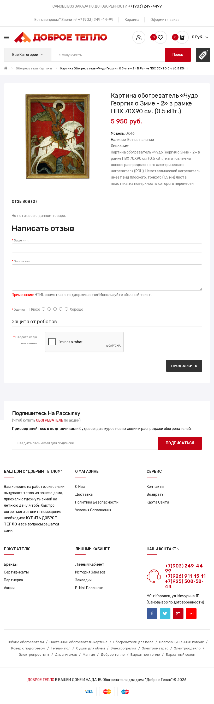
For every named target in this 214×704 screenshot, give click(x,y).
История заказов (90, 572)
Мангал (89, 654)
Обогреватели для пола (133, 642)
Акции (9, 588)
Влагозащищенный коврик (181, 642)
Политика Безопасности (96, 502)
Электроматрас (155, 648)
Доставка (84, 494)
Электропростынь (34, 654)
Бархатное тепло (145, 654)
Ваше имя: (21, 240)
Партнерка (13, 580)
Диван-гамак (66, 654)
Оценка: (20, 309)
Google (178, 613)
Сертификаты (16, 572)
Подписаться (180, 443)
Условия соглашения (93, 510)
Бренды (10, 564)
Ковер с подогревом (28, 648)
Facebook (152, 613)
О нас (80, 486)
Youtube (191, 613)
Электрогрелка (123, 648)
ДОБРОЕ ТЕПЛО (40, 680)
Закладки (83, 580)
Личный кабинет (89, 564)
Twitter (165, 613)
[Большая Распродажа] (203, 55)
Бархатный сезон (180, 654)
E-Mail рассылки (89, 588)
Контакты (155, 486)
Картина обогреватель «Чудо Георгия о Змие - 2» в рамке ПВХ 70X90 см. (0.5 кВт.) (124, 68)
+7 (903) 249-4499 (145, 6)
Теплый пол (60, 648)
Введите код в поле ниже (26, 340)
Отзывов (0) (24, 201)
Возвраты (155, 494)
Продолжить (184, 366)
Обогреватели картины (34, 68)
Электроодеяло (187, 648)
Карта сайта (158, 502)
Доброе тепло (113, 654)
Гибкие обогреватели (26, 642)
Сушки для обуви (90, 648)
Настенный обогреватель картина (79, 642)
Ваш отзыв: (22, 261)
